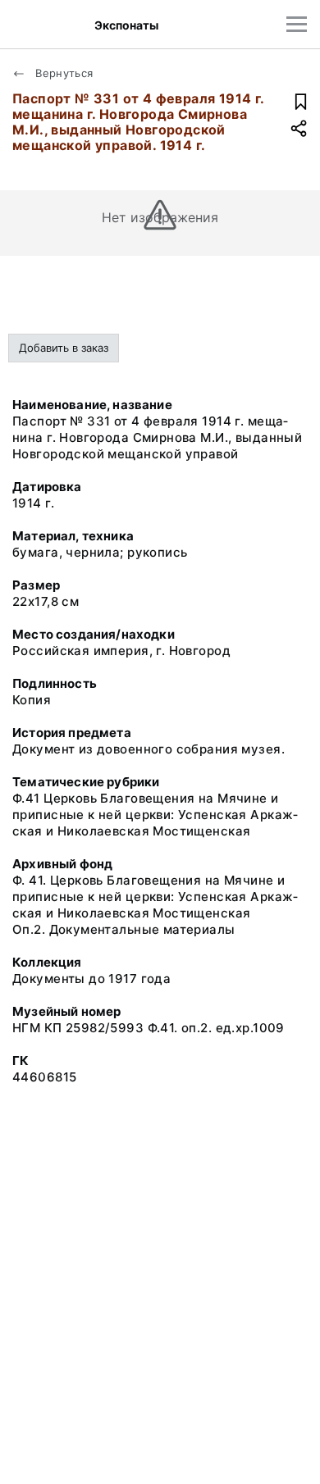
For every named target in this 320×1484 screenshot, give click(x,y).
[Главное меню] (296, 24)
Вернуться (63, 73)
